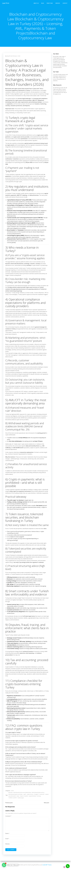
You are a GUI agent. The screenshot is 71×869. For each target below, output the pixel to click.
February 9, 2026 (16, 56)
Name (7, 833)
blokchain (10, 792)
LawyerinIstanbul (32, 796)
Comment (8, 816)
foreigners (36, 794)
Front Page (50, 3)
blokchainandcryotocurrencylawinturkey (22, 792)
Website (7, 844)
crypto (24, 794)
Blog (42, 3)
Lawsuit (47, 794)
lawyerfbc (9, 56)
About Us (36, 3)
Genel (12, 790)
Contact (65, 3)
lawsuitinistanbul (12, 796)
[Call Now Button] (68, 866)
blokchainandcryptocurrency (38, 792)
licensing (39, 796)
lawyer (18, 796)
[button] (4, 865)
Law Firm (5, 3)
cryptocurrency (30, 794)
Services (57, 3)
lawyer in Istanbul (24, 796)
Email (7, 838)
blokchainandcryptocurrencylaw (15, 794)
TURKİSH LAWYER (12, 797)
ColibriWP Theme (46, 865)
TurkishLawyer (20, 797)
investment (41, 794)
